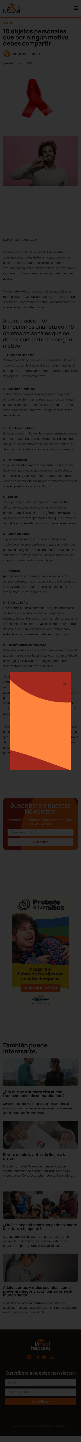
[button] (64, 684)
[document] (40, 721)
